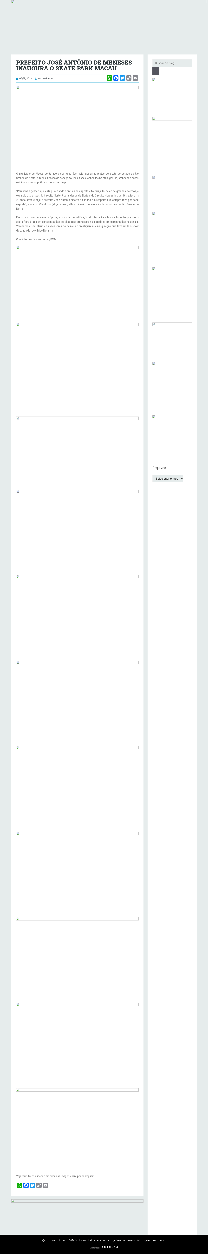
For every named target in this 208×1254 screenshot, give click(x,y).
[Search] (155, 71)
